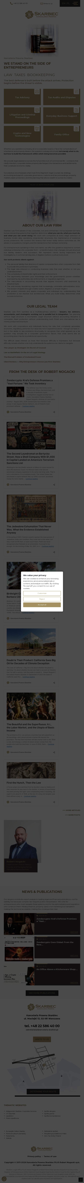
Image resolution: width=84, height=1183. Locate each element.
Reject (42, 599)
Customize (42, 593)
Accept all (42, 605)
